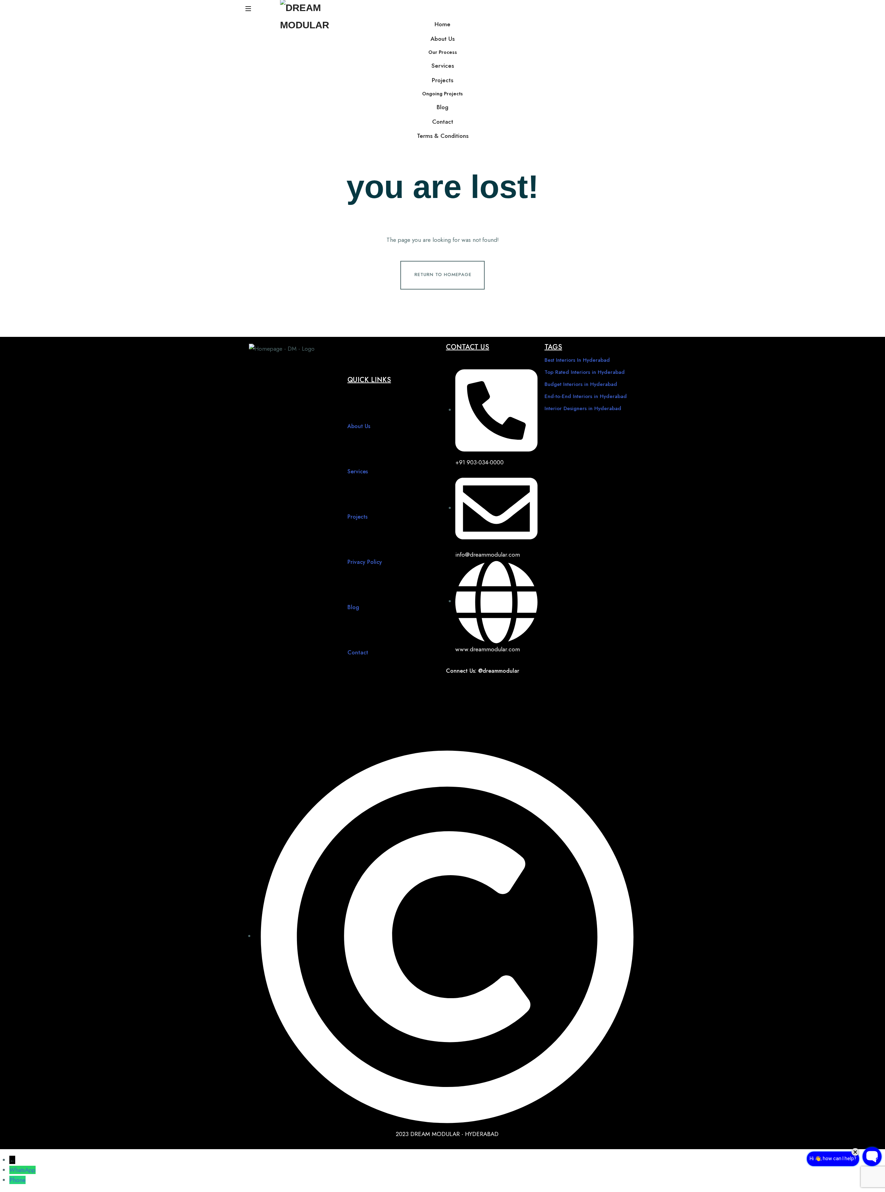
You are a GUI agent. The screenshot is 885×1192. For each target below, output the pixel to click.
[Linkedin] (454, 709)
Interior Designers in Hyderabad (582, 408)
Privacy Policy (364, 562)
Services (442, 66)
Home (442, 24)
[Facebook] (454, 689)
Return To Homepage (443, 274)
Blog (442, 107)
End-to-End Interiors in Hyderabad (585, 396)
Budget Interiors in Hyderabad (580, 384)
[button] (249, 8)
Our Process (442, 52)
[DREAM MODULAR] (311, 15)
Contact (442, 121)
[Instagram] (475, 689)
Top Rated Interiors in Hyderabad (584, 372)
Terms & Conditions (442, 136)
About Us (442, 39)
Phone (17, 1180)
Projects (442, 80)
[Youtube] (496, 689)
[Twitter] (516, 689)
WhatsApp (22, 1170)
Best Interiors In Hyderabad (577, 360)
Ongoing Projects (442, 93)
